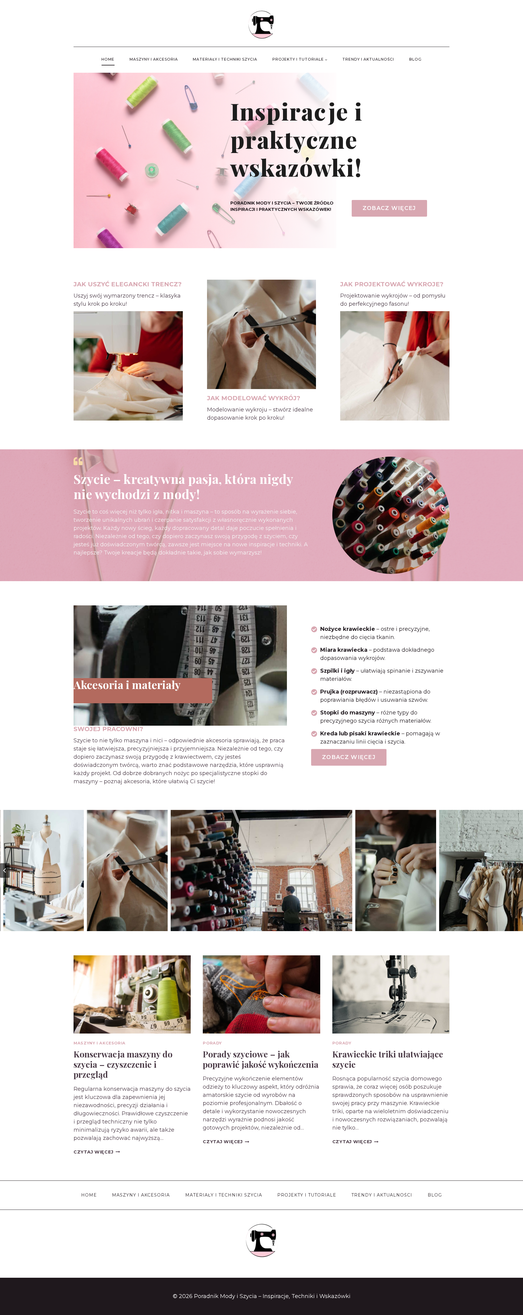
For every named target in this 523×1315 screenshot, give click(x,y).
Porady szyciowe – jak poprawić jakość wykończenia (260, 1059)
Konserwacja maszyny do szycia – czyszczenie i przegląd (123, 1064)
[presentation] (132, 994)
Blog (415, 59)
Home (107, 59)
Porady (212, 1043)
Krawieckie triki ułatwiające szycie (387, 1059)
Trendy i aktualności (368, 59)
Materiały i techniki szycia (225, 59)
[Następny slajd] (518, 870)
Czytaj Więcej (97, 1152)
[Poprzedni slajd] (5, 870)
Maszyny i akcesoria (154, 59)
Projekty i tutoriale (306, 1195)
